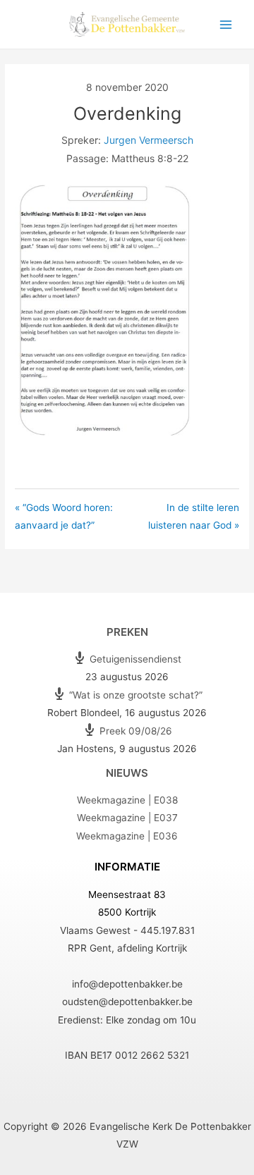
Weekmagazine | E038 (127, 800)
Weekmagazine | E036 (127, 836)
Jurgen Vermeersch (148, 140)
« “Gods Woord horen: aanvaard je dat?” (64, 516)
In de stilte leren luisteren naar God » (193, 516)
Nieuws (127, 773)
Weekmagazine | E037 (127, 817)
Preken (127, 632)
